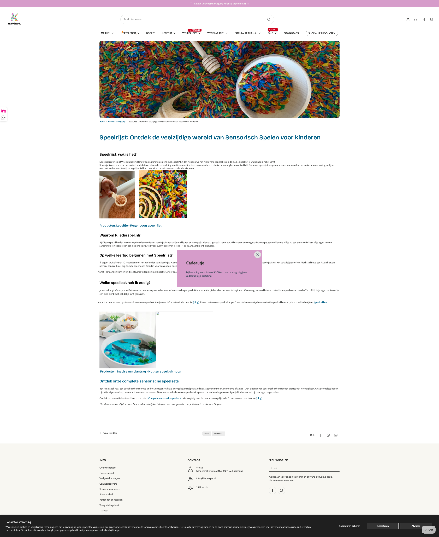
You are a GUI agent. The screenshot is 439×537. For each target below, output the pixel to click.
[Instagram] (432, 19)
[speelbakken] (321, 302)
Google (116, 530)
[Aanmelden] (335, 468)
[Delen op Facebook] (320, 435)
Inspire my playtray (131, 371)
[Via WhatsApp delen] (328, 435)
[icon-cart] (415, 19)
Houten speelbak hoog (164, 371)
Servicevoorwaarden (109, 489)
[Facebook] (424, 19)
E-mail (273, 468)
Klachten (103, 510)
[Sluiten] (257, 254)
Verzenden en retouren (111, 499)
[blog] (196, 302)
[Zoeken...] (268, 19)
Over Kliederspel (107, 467)
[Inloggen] (408, 19)
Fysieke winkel (106, 472)
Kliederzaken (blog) (117, 121)
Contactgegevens (108, 483)
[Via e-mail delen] (336, 435)
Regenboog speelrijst (146, 225)
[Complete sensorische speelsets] (164, 398)
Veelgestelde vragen (109, 478)
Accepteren (383, 525)
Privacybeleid (106, 494)
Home (102, 121)
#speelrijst (218, 433)
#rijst (206, 433)
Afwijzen (416, 525)
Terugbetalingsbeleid (109, 505)
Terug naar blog (110, 433)
